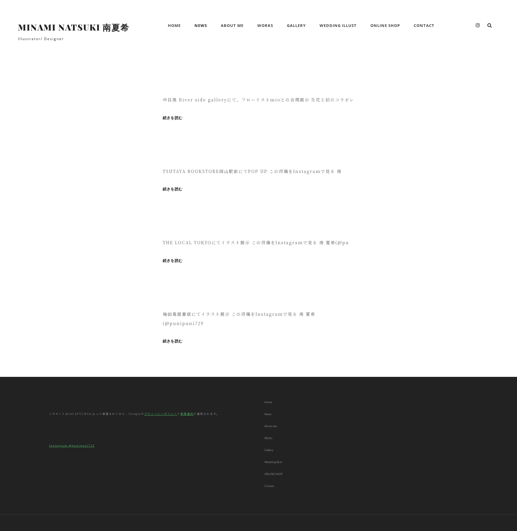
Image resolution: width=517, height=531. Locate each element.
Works (265, 25)
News (200, 25)
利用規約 (187, 414)
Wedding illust (338, 25)
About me (232, 25)
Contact (424, 25)
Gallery (296, 25)
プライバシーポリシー (160, 414)
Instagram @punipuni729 (72, 445)
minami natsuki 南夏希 (74, 27)
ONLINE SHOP (385, 25)
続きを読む (173, 118)
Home (174, 25)
